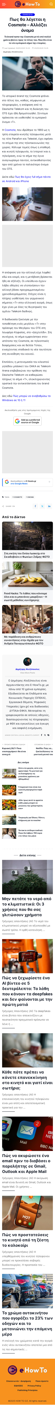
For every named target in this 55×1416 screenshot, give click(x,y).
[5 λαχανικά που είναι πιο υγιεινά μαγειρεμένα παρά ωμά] (9, 790)
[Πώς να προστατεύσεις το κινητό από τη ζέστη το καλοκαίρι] (27, 1213)
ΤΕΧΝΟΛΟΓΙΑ (27, 14)
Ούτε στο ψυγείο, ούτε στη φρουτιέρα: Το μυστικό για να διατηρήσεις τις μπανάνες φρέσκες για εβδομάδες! (30, 773)
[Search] (51, 4)
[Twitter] (42, 506)
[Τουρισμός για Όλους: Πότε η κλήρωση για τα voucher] (9, 819)
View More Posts (27, 673)
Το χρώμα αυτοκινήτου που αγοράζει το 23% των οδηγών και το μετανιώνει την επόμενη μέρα (27, 1324)
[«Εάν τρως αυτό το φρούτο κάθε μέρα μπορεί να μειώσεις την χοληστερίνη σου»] (9, 804)
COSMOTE (18, 497)
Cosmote (10, 129)
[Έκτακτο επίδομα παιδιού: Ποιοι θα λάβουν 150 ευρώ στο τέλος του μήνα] (9, 833)
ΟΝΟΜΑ (30, 497)
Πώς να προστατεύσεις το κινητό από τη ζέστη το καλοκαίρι (25, 1240)
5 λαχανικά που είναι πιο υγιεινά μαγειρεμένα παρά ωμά (30, 790)
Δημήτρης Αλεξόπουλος (13, 52)
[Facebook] (35, 506)
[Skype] (48, 735)
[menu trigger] (4, 4)
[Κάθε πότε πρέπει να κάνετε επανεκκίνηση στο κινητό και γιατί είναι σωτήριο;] (27, 1050)
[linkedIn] (49, 506)
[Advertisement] (27, 246)
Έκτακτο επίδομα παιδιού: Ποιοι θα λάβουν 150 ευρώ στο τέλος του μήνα (30, 833)
